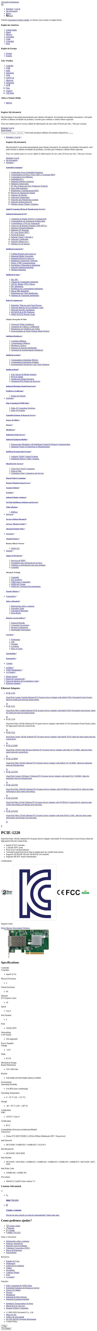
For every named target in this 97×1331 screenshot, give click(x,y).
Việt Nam (10, 93)
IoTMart (9, 668)
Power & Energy (18, 235)
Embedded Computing (14, 167)
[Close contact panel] (2, 1191)
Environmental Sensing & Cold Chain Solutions (30, 364)
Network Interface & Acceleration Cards (27, 308)
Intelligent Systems (12, 275)
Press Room (16, 613)
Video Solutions (11, 507)
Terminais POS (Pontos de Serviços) (25, 381)
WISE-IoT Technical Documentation (26, 586)
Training (14, 644)
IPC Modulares (17, 286)
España (9, 56)
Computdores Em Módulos (22, 177)
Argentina (10, 37)
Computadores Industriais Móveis (24, 360)
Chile (8, 39)
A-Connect (10, 672)
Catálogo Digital (12, 1272)
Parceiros (9, 534)
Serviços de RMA (18, 561)
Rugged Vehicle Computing (15, 478)
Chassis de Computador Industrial (24, 282)
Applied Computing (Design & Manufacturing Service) (25, 209)
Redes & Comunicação (14, 300)
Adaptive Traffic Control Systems (24, 456)
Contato (9, 663)
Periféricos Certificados (14, 391)
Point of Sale (16, 471)
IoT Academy (16, 580)
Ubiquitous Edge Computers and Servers (27, 473)
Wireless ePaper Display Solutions (24, 204)
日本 (8, 75)
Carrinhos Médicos (18, 341)
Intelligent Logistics (13, 355)
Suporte (9, 551)
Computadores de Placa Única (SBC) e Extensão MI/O (33, 175)
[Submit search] (69, 133)
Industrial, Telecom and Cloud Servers (26, 305)
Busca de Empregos (14, 1250)
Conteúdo (15, 577)
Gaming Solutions (12, 488)
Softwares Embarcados (20, 197)
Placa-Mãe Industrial (19, 188)
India (8, 71)
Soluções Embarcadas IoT (21, 202)
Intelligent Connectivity (14, 249)
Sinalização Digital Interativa (22, 379)
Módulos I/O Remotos (20, 230)
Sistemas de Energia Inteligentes (24, 348)
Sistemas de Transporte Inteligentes (25, 295)
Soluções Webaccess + (20, 242)
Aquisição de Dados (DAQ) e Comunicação (28, 219)
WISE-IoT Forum (18, 584)
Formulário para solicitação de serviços (26, 563)
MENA (9, 103)
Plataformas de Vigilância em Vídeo (25, 329)
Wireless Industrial (18, 270)
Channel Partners (12, 539)
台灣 (8, 85)
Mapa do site (11, 1315)
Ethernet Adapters (13, 683)
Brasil (10, 16)
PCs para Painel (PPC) (20, 232)
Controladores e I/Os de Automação (25, 223)
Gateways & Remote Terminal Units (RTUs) (29, 226)
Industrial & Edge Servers (15, 435)
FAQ (8, 1275)
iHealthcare (10, 430)
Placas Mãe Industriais (20, 291)
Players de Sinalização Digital (23, 193)
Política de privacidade (15, 1317)
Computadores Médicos (20, 343)
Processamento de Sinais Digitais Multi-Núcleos (30, 331)
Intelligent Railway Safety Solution (25, 459)
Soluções (9, 398)
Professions (15, 639)
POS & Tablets (17, 377)
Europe (9, 53)
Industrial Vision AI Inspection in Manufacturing (30, 447)
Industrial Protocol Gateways (22, 258)
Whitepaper (10, 1263)
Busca (8, 13)
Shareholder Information (21, 630)
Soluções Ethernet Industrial (22, 267)
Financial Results (18, 623)
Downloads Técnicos (21, 928)
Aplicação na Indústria (15, 1266)
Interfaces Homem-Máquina (22, 228)
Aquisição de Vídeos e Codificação (25, 327)
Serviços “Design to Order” (16, 524)
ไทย (8, 88)
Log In (17, 9)
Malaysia (9, 80)
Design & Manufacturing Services (18, 483)
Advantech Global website (18, 20)
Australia (9, 66)
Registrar (9, 9)
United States (11, 30)
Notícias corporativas (14, 1243)
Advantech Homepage (10, 2)
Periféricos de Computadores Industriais (27, 289)
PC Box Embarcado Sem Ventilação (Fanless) (29, 186)
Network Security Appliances (23, 310)
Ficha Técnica (6, 928)
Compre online (14, 1226)
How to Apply (17, 649)
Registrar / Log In (13, 137)
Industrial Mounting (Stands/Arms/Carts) (20, 386)
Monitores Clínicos (18, 345)
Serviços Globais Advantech (16, 519)
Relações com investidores (15, 618)
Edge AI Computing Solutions (23, 408)
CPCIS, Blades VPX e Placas (23, 284)
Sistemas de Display (19, 195)
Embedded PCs (17, 179)
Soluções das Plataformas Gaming (24, 200)
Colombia (10, 41)
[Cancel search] (72, 133)
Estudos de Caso (12, 1261)
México (9, 34)
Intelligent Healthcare (14, 336)
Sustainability (11, 654)
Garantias (15, 567)
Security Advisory (12, 591)
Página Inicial (11, 676)
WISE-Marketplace (13, 670)
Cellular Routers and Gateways (23, 254)
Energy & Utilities (12, 420)
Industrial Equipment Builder (16, 439)
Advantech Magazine (19, 611)
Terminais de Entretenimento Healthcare (27, 350)
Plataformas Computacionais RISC (25, 191)
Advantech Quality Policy (15, 529)
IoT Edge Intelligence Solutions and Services (22, 502)
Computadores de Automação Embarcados (28, 221)
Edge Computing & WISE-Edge (17, 403)
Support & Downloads (14, 556)
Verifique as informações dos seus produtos (28, 565)
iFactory (9, 425)
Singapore (10, 83)
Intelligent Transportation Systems (18, 451)
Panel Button (6, 130)
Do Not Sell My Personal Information (21, 1319)
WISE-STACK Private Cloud (23, 314)
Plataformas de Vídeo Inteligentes (24, 293)
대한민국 (10, 78)
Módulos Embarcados (20, 184)
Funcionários (11, 658)
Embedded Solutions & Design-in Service (20, 415)
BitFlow (14, 512)
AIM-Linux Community (20, 582)
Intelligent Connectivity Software (24, 261)
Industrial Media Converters (22, 256)
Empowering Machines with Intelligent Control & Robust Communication (40, 444)
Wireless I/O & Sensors (20, 244)
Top (5, 1326)
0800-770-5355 (14, 1233)
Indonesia (10, 73)
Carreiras (9, 635)
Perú (8, 44)
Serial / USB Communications (23, 263)
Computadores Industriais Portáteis (25, 362)
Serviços (9, 514)
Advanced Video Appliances (22, 324)
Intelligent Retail (12, 369)
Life (12, 642)
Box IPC (14, 279)
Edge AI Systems (18, 410)
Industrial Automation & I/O (16, 214)
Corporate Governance (20, 625)
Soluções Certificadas (19, 239)
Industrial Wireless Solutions (22, 181)
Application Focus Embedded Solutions (27, 172)
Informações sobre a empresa (22, 606)
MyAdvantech (12, 11)
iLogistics (9, 493)
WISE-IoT (15, 548)
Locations (15, 646)
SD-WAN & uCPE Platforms (22, 312)
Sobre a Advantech (12, 601)
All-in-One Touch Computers (23, 469)
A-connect (10, 1277)
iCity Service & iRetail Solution (23, 374)
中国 (8, 68)
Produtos (9, 163)
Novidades (10, 1270)
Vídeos (9, 1268)
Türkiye (9, 91)
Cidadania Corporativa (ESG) (18, 1248)
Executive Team (17, 608)
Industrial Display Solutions (16, 497)
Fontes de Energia (18, 396)
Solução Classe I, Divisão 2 (22, 237)
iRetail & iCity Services (14, 464)
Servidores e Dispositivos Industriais (25, 265)
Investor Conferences (19, 627)
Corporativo (11, 596)
